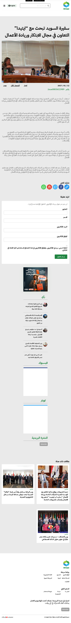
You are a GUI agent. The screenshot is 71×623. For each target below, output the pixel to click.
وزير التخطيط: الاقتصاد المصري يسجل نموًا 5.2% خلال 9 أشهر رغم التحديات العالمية (33, 339)
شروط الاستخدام (48, 591)
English (12, 6)
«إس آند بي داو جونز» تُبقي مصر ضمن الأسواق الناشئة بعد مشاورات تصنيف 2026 (33, 350)
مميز (4, 85)
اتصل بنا (67, 591)
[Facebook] (61, 187)
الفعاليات (67, 582)
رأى (43, 297)
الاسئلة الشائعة (65, 578)
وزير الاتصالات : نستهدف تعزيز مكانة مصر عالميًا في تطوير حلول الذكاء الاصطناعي (53, 538)
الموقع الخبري (66, 575)
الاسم (65, 217)
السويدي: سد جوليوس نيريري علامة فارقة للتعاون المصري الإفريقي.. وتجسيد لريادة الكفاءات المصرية (33, 327)
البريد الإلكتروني (62, 227)
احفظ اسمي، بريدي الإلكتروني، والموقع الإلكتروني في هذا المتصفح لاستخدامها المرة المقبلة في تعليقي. (37, 249)
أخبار (25, 85)
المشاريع (59, 575)
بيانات (3, 617)
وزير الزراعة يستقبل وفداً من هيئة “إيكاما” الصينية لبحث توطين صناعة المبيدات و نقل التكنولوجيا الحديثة (18, 494)
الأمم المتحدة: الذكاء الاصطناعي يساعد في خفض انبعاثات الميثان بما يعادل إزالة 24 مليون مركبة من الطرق (33, 313)
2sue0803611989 (56, 89)
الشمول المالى (15, 85)
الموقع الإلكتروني (62, 236)
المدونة (59, 578)
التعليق (64, 209)
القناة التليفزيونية (48, 575)
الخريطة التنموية (48, 578)
